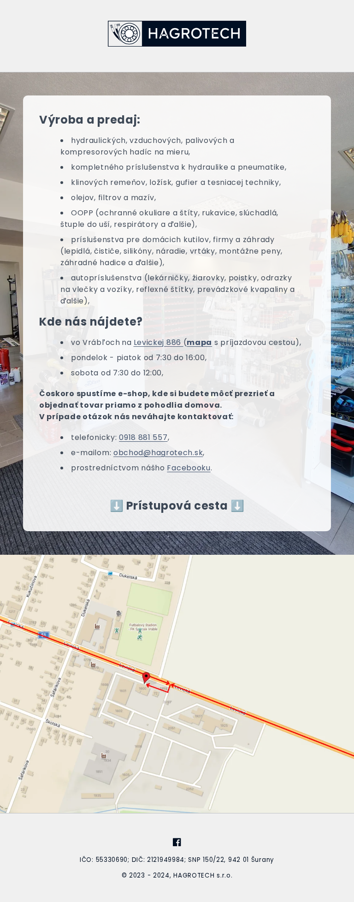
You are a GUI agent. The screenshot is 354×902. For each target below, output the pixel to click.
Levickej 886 (158, 342)
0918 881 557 (143, 437)
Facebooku (188, 468)
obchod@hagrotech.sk (158, 452)
